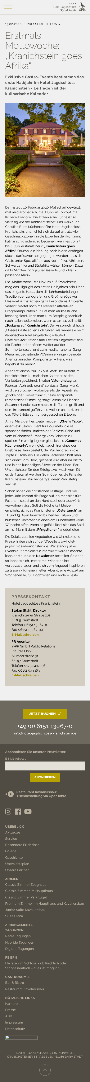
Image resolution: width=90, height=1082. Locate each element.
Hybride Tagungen (19, 942)
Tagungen (14, 930)
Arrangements (19, 925)
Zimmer (11, 879)
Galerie (10, 851)
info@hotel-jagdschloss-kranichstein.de (45, 733)
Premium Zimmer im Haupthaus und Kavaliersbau (44, 904)
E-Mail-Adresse (15, 758)
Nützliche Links (20, 998)
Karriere (11, 1004)
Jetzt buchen (42, 714)
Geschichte (14, 858)
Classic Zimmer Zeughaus (25, 885)
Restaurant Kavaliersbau (24, 989)
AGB (8, 1016)
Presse (10, 1010)
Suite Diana (14, 916)
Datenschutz (15, 1029)
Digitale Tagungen (19, 949)
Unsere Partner (17, 870)
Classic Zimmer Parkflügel (26, 897)
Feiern (11, 957)
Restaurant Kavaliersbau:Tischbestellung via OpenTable (41, 794)
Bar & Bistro (14, 983)
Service (11, 839)
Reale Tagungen (18, 936)
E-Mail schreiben (25, 635)
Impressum (14, 1022)
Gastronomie (17, 977)
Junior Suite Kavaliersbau (25, 910)
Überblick (14, 827)
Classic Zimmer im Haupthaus (29, 891)
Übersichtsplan (17, 864)
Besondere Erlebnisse (22, 845)
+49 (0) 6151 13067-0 (45, 726)
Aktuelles (12, 832)
